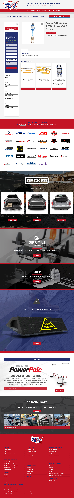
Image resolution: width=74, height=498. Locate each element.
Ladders (6, 88)
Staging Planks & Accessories (10, 100)
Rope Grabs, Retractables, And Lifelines (57, 35)
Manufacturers (8, 109)
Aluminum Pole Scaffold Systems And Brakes (13, 485)
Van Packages (7, 84)
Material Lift (7, 86)
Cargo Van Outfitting (9, 95)
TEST (6, 80)
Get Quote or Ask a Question (11, 29)
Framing (6, 101)
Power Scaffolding (9, 89)
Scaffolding (7, 91)
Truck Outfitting (8, 93)
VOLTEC (6, 77)
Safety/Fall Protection (50, 36)
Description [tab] (24, 50)
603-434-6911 (33, 6)
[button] (42, 24)
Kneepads (7, 79)
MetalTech (7, 82)
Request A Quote (51, 32)
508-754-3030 (45, 6)
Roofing (6, 103)
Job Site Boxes (7, 105)
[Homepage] (11, 5)
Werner (65, 35)
